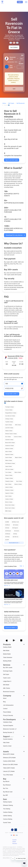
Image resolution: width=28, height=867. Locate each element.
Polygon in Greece (9, 478)
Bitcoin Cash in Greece (10, 508)
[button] (26, 2)
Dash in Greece (8, 496)
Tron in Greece (8, 472)
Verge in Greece (8, 466)
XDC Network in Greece (10, 463)
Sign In (19, 2)
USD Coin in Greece (9, 469)
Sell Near (15, 533)
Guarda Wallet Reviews (14, 841)
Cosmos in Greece (17, 436)
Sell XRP (7, 539)
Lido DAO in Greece (9, 427)
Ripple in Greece (18, 457)
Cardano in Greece (9, 499)
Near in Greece (8, 484)
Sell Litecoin (16, 530)
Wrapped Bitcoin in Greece (10, 412)
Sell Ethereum (8, 530)
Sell (22, 55)
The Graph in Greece (9, 407)
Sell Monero (7, 533)
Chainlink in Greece (9, 439)
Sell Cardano (15, 524)
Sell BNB (7, 521)
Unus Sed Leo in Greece (10, 415)
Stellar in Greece (8, 460)
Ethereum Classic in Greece (11, 433)
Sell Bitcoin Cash (15, 521)
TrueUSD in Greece (9, 421)
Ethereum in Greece (9, 490)
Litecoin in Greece (9, 487)
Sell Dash (7, 527)
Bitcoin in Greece (8, 502)
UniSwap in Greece (9, 418)
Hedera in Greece (8, 430)
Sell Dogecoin (15, 527)
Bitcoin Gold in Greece (9, 505)
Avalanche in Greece (9, 445)
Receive (21, 63)
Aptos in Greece (8, 451)
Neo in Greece (19, 481)
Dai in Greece (8, 436)
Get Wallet (14, 47)
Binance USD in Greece (10, 442)
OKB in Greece (18, 424)
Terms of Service (6, 857)
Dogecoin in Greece (9, 493)
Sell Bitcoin (7, 524)
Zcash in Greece (8, 457)
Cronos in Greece (8, 410)
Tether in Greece (17, 472)
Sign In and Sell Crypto (11, 160)
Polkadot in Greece (9, 481)
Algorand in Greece (9, 454)
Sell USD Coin (15, 536)
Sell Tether (7, 536)
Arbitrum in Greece (9, 448)
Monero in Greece (18, 484)
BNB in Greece (8, 511)
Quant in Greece (8, 424)
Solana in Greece (8, 475)
